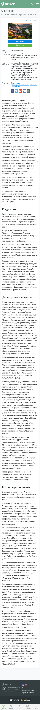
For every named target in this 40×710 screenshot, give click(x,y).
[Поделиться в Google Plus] (20, 91)
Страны (14, 15)
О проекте (25, 688)
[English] (23, 685)
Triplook (4, 689)
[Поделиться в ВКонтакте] (24, 91)
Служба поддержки (28, 693)
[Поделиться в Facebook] (12, 91)
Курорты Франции (31, 20)
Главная (6, 15)
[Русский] (26, 685)
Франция (22, 15)
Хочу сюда (20, 45)
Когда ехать (15, 83)
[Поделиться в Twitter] (16, 91)
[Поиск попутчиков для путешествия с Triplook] (8, 4)
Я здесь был (20, 41)
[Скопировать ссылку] (28, 91)
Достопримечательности (20, 85)
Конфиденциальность (28, 690)
